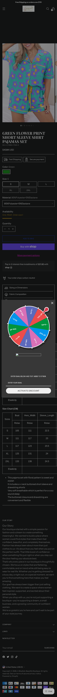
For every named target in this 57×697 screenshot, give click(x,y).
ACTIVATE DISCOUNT (28, 390)
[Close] (52, 303)
